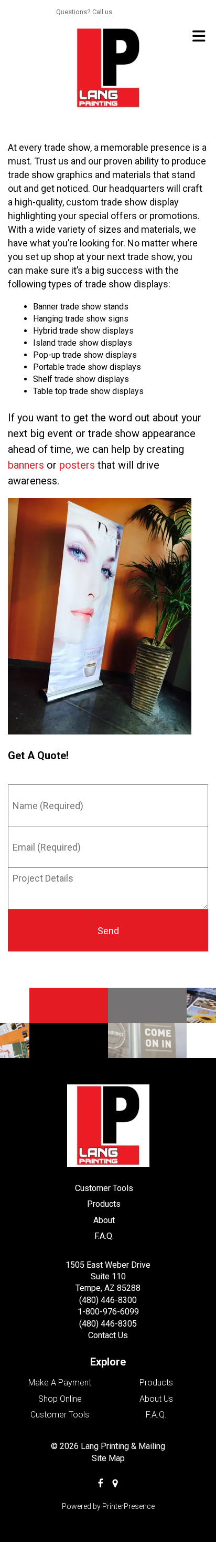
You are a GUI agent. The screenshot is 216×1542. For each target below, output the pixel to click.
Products (104, 1204)
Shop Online (60, 1399)
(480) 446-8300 (108, 1300)
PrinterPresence (128, 1506)
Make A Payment (59, 1383)
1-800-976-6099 (108, 1312)
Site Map (108, 1458)
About (104, 1220)
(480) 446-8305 (108, 1324)
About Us (156, 1399)
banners (26, 465)
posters (77, 465)
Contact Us (108, 1335)
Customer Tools (104, 1188)
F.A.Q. (104, 1236)
